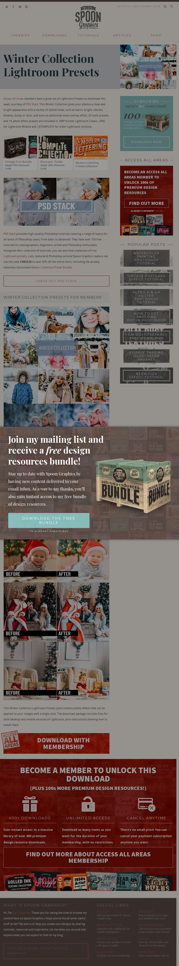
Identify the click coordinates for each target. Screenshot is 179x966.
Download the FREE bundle (49, 520)
